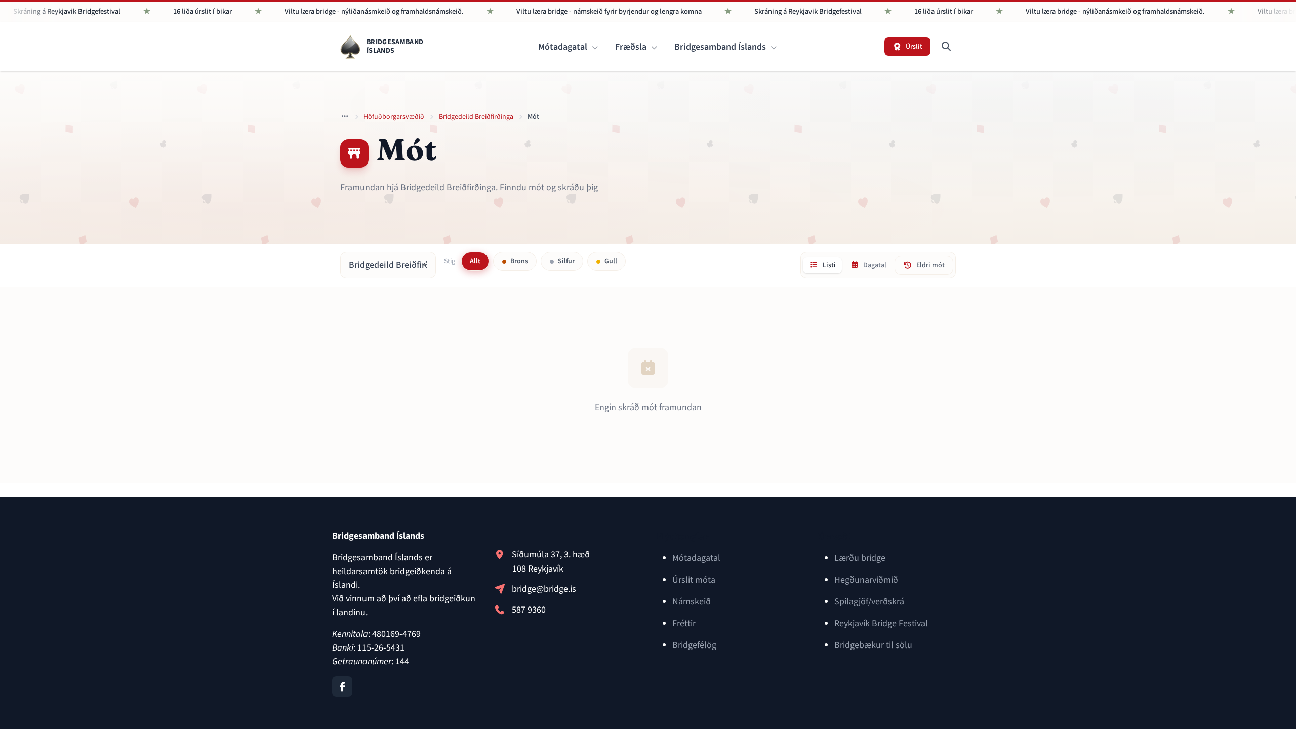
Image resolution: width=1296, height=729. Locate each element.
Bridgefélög (694, 645)
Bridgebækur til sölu (873, 645)
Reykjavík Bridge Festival (881, 623)
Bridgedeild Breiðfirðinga (476, 117)
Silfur (565, 261)
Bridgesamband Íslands (721, 46)
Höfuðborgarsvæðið (393, 117)
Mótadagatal (563, 46)
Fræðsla (632, 46)
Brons (518, 261)
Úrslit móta (693, 580)
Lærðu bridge (859, 558)
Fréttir (684, 623)
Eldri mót (930, 265)
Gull (610, 261)
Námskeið (691, 601)
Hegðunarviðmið (866, 580)
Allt (475, 261)
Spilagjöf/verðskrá (869, 601)
